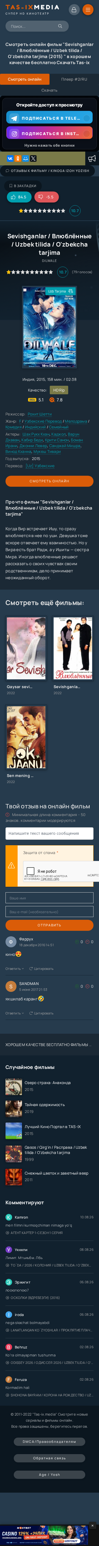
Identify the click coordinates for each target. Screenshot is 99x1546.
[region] (49, 124)
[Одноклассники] (18, 158)
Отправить (49, 925)
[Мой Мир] (25, 158)
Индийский (35, 426)
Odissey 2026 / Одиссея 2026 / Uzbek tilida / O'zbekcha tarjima (52, 1362)
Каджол (58, 434)
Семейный (58, 426)
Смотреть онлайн (49, 481)
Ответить (13, 968)
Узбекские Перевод (43, 421)
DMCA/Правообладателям (49, 1441)
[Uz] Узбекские (40, 465)
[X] (33, 158)
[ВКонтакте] (10, 158)
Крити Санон (57, 439)
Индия (28, 379)
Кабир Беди (32, 439)
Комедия (14, 426)
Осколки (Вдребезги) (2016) (35, 1297)
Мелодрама (76, 421)
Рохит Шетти (40, 414)
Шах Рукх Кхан (36, 434)
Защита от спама (39, 852)
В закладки (25, 186)
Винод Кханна (18, 451)
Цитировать (44, 968)
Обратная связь (49, 1458)
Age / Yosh (49, 1474)
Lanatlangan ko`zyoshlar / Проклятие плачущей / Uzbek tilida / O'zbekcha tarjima (52, 1330)
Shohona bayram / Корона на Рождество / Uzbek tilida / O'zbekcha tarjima (52, 1395)
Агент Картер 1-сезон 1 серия (37, 1232)
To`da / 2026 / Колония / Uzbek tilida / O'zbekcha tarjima (52, 1265)
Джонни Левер (33, 445)
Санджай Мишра (65, 445)
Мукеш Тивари (47, 451)
